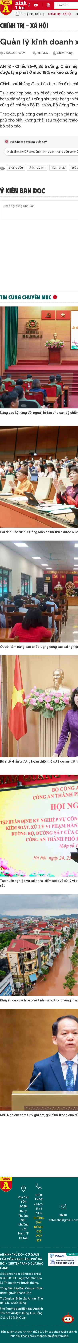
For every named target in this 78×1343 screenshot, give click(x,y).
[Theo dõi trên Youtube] (35, 5)
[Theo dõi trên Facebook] (30, 5)
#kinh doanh (37, 167)
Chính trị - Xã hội (59, 14)
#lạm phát (58, 167)
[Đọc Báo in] (50, 5)
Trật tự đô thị (33, 14)
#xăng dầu (16, 167)
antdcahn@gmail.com (63, 1220)
